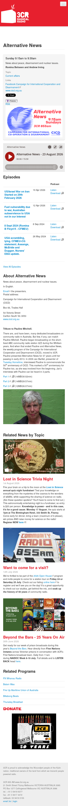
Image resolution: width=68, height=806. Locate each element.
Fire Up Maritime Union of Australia (20, 690)
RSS (8, 104)
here (22, 522)
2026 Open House (44, 575)
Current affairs (13, 75)
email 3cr (7, 801)
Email (7, 291)
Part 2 (8, 381)
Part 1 (8, 376)
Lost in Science (54, 487)
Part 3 (8, 386)
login (15, 801)
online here (50, 582)
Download (55, 193)
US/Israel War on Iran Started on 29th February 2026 (17, 195)
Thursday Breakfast (13, 701)
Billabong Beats (11, 696)
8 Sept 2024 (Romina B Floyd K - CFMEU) (16, 227)
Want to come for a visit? (25, 567)
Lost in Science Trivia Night (28, 479)
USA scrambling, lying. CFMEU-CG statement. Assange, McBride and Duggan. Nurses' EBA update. (16, 246)
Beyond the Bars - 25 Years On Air (34, 637)
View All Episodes (12, 266)
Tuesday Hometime (13, 362)
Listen (53, 189)
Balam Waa (9, 684)
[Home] (15, 14)
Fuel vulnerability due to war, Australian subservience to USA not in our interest (17, 211)
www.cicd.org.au (14, 90)
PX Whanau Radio (12, 678)
